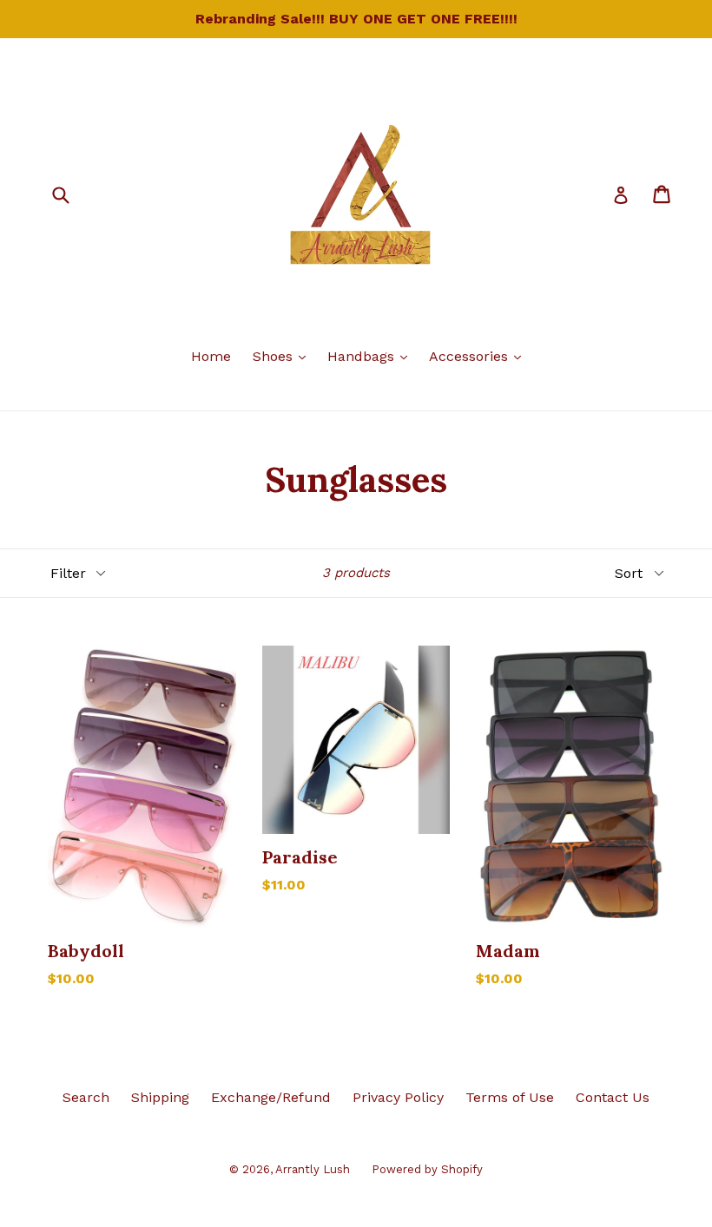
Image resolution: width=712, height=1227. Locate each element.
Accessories (479, 355)
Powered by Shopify (427, 1169)
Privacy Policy (398, 1097)
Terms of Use (509, 1097)
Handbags (371, 355)
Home (211, 356)
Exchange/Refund (271, 1097)
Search (86, 1097)
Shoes (283, 355)
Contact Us (612, 1097)
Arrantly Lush (312, 1169)
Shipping (160, 1097)
